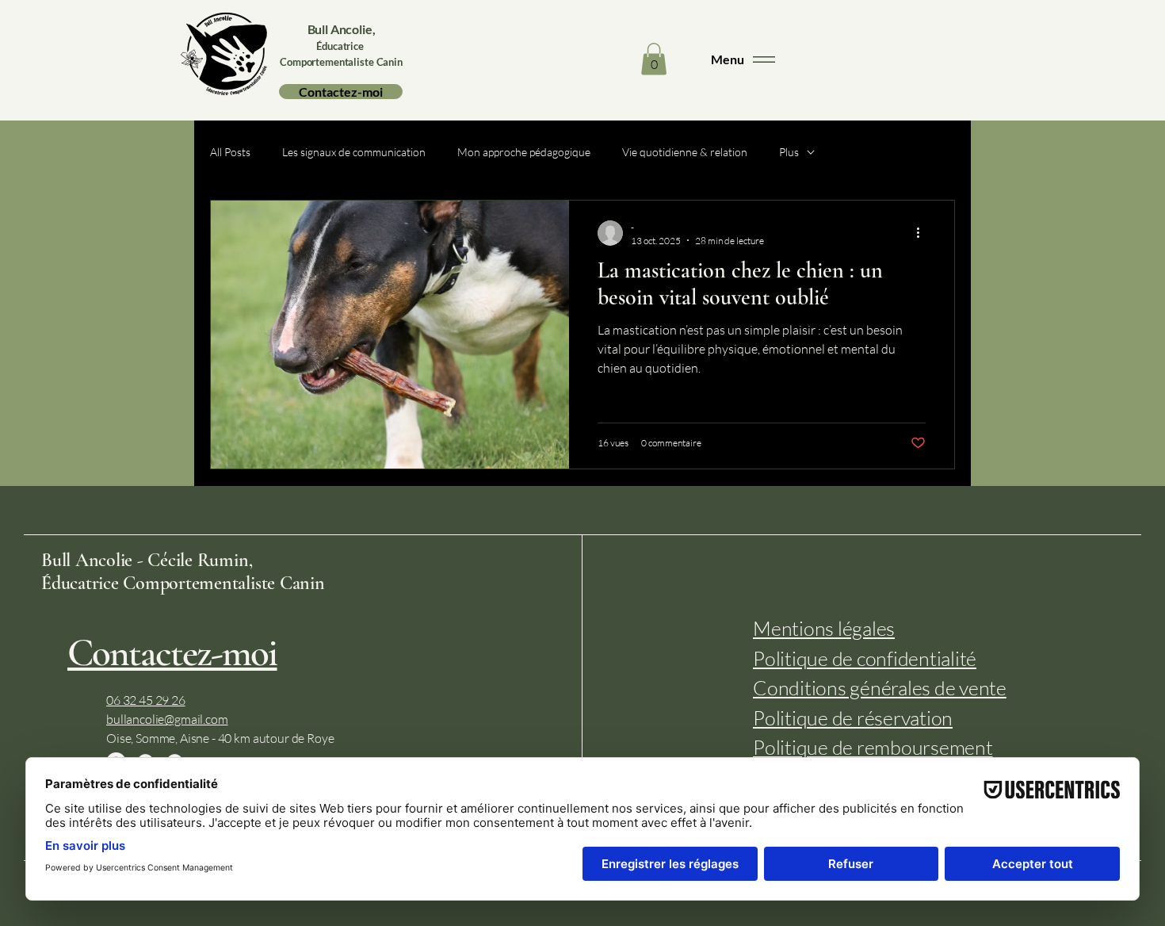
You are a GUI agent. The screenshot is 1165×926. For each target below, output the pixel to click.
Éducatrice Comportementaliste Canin (183, 583)
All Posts (230, 152)
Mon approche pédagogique (523, 152)
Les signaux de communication (354, 152)
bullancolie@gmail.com (167, 719)
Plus (789, 152)
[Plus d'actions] (923, 233)
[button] (653, 59)
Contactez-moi (172, 652)
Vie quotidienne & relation (684, 152)
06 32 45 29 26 (145, 700)
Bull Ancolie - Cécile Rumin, (146, 560)
